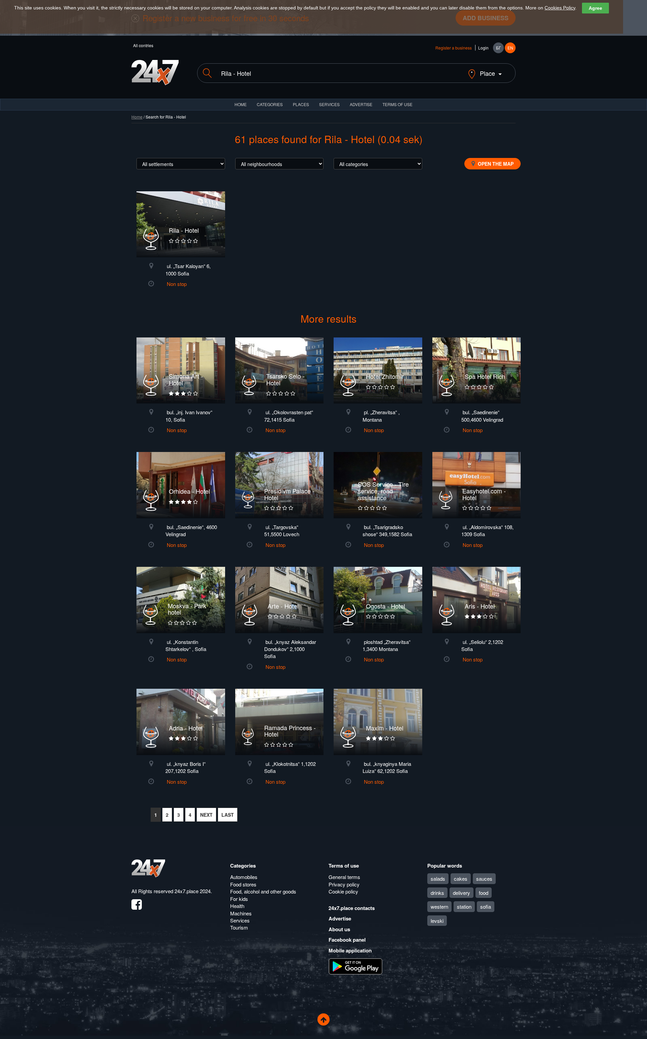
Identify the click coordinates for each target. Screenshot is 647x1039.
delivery (461, 892)
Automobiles (243, 876)
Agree (595, 8)
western (439, 906)
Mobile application (350, 950)
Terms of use (344, 865)
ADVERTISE (361, 104)
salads (438, 878)
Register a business (453, 48)
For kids (239, 898)
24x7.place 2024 (193, 891)
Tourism (239, 927)
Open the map (495, 163)
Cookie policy (343, 891)
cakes (460, 878)
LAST (227, 814)
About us (339, 929)
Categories (243, 865)
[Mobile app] (355, 966)
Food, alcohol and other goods (263, 891)
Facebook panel (347, 939)
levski (437, 920)
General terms (344, 876)
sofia (485, 906)
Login (483, 48)
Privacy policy (344, 884)
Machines (241, 913)
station (464, 906)
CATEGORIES (270, 104)
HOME (241, 104)
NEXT (206, 814)
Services (329, 104)
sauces (484, 878)
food (483, 892)
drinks (437, 892)
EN (510, 48)
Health (237, 905)
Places (301, 104)
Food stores (243, 884)
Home (137, 117)
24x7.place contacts (352, 908)
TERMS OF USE (397, 104)
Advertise (340, 918)
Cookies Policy (560, 7)
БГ (498, 48)
